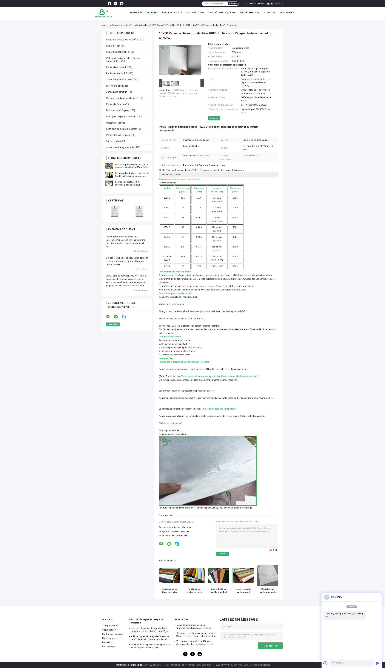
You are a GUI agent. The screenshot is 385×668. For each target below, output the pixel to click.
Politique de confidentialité (129, 665)
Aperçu (105, 25)
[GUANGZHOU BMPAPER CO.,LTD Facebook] (109, 4)
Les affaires (287, 12)
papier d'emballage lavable (135, 25)
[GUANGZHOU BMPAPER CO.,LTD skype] (126, 316)
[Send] (377, 663)
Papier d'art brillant (116, 67)
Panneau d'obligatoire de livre (121, 98)
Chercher (233, 4)
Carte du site (108, 646)
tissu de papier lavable (206, 508)
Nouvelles (269, 12)
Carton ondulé (113, 141)
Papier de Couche (115, 104)
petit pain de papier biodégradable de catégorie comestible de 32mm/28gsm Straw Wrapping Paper (150, 630)
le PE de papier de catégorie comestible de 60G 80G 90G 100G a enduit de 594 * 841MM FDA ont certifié (150, 638)
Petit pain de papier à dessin (121, 116)
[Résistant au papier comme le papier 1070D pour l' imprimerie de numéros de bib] (267, 575)
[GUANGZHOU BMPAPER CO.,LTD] (103, 13)
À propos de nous (172, 12)
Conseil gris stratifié (116, 92)
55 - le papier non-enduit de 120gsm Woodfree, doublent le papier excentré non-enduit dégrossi (194, 643)
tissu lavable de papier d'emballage (235, 508)
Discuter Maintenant (254, 3)
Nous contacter (249, 12)
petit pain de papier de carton (121, 128)
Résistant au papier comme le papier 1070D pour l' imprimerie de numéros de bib (268, 591)
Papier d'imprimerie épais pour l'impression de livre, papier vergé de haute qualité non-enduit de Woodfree (194, 627)
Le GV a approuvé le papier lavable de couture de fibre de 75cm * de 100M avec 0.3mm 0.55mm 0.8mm (132, 167)
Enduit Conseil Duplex (117, 110)
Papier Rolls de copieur (118, 135)
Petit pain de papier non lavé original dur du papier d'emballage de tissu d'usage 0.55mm (194, 591)
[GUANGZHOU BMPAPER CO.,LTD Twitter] (116, 4)
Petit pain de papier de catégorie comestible (146, 621)
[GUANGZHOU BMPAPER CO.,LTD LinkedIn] (121, 4)
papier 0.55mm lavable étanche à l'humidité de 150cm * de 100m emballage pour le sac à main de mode (219, 591)
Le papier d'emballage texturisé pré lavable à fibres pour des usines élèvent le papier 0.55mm (132, 176)
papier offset (113, 45)
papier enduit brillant (117, 52)
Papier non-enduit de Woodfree (122, 39)
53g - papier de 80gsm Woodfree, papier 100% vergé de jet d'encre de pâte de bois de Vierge (196, 635)
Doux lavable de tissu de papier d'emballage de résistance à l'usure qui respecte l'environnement (170, 591)
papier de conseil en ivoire (119, 79)
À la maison (135, 12)
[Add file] (325, 663)
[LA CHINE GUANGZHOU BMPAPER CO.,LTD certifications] (114, 211)
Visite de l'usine (195, 12)
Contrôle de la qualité (222, 12)
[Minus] (377, 597)
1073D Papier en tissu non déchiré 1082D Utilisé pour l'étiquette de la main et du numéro (179, 93)
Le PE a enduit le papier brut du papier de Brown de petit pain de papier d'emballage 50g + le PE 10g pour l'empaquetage (150, 646)
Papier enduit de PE (116, 73)
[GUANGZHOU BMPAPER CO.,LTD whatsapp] (118, 316)
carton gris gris (114, 85)
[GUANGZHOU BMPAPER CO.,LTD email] (110, 316)
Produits (152, 12)
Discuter (214, 118)
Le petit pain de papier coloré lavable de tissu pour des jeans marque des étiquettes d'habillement (243, 591)
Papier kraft (112, 122)
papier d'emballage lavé (183, 508)
